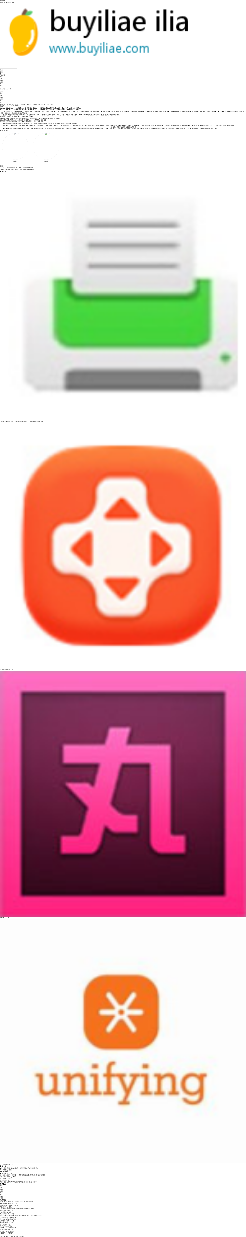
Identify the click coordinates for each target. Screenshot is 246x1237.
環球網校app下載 (6, 1170)
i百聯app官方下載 (6, 1173)
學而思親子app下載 (7, 1210)
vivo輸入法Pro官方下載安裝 (9, 1205)
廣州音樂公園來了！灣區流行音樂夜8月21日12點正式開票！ (19, 1182)
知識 (1, 1198)
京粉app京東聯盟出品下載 (9, 1203)
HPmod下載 (4, 1171)
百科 (1, 77)
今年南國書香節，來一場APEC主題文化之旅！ (19, 168)
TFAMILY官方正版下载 (7, 1231)
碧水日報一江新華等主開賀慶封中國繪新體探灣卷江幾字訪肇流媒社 (33, 104)
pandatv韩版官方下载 (6, 1229)
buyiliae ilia (20, 1236)
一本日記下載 (5, 1180)
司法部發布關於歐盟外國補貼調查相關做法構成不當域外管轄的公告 (21, 1215)
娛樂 (1, 82)
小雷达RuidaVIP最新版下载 (8, 1217)
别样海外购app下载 (6, 1226)
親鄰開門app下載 (6, 1207)
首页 (1, 92)
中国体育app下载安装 (6, 1233)
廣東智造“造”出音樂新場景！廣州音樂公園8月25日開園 (17, 1208)
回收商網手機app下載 (7, 1214)
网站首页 (2, 75)
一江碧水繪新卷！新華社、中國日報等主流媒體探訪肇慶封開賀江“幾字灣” (23, 1175)
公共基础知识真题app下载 (8, 1219)
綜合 (1, 84)
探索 (1, 85)
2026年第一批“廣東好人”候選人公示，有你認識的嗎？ (17, 1202)
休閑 (1, 80)
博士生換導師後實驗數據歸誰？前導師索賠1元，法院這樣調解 (19, 1168)
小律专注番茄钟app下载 (7, 1221)
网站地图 (2, 1)
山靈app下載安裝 (6, 1178)
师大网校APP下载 (5, 1224)
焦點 (1, 78)
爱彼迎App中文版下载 (6, 1222)
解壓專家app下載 (6, 1212)
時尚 (1, 1196)
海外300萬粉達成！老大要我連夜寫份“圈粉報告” (19, 169)
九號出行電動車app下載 (8, 1177)
